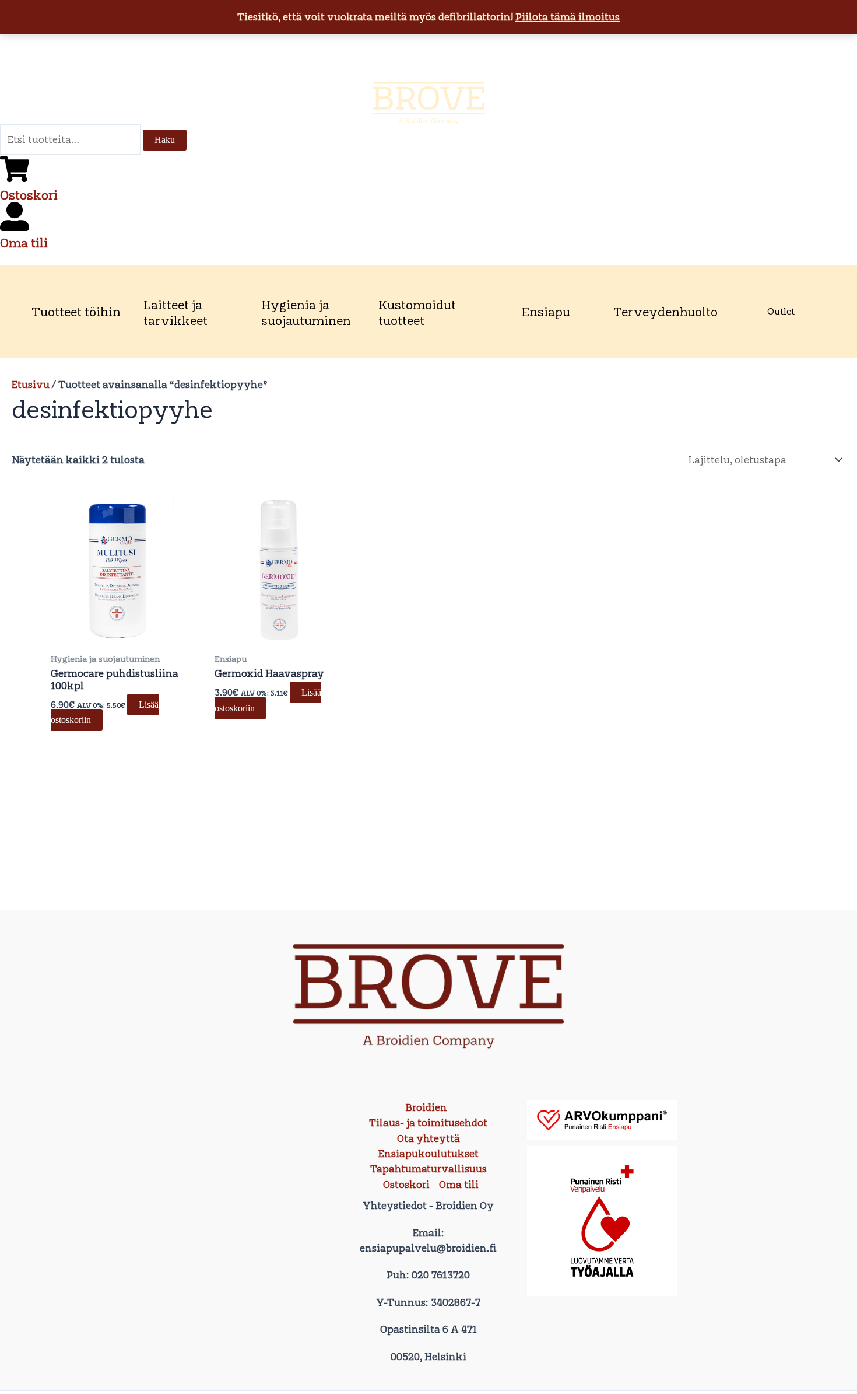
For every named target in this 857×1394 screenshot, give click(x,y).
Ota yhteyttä (428, 1138)
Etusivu (31, 384)
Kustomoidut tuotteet (417, 312)
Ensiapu (545, 311)
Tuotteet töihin (76, 311)
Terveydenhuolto (665, 311)
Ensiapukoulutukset (428, 1153)
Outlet (781, 311)
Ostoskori (29, 195)
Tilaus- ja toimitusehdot (428, 1122)
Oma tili (24, 243)
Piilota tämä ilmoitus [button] (567, 17)
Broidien (426, 1107)
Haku (164, 140)
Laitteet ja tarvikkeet (175, 312)
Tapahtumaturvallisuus (428, 1168)
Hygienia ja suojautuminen (306, 312)
